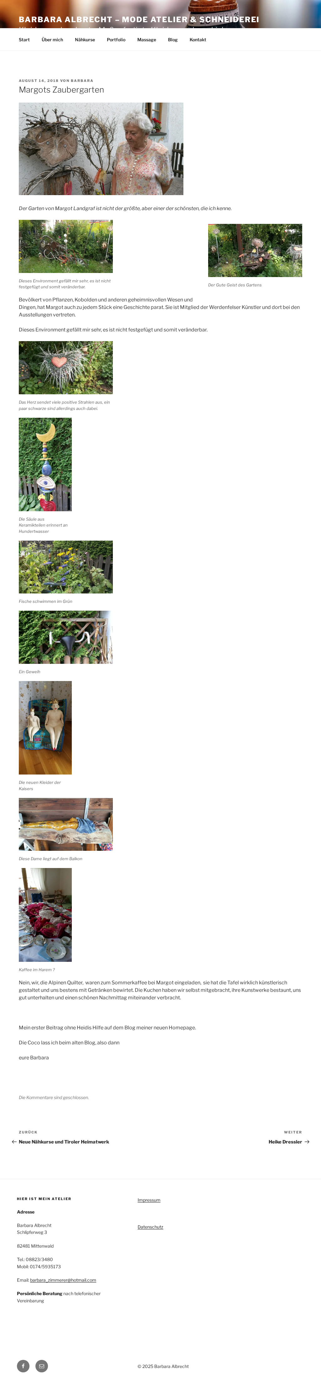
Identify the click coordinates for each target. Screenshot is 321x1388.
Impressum (149, 1200)
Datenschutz (150, 1226)
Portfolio (116, 39)
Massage (146, 39)
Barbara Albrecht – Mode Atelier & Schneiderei (139, 19)
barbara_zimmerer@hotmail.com (63, 1280)
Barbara (82, 80)
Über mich (52, 39)
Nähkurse (85, 39)
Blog (173, 39)
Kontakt (198, 39)
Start (24, 39)
